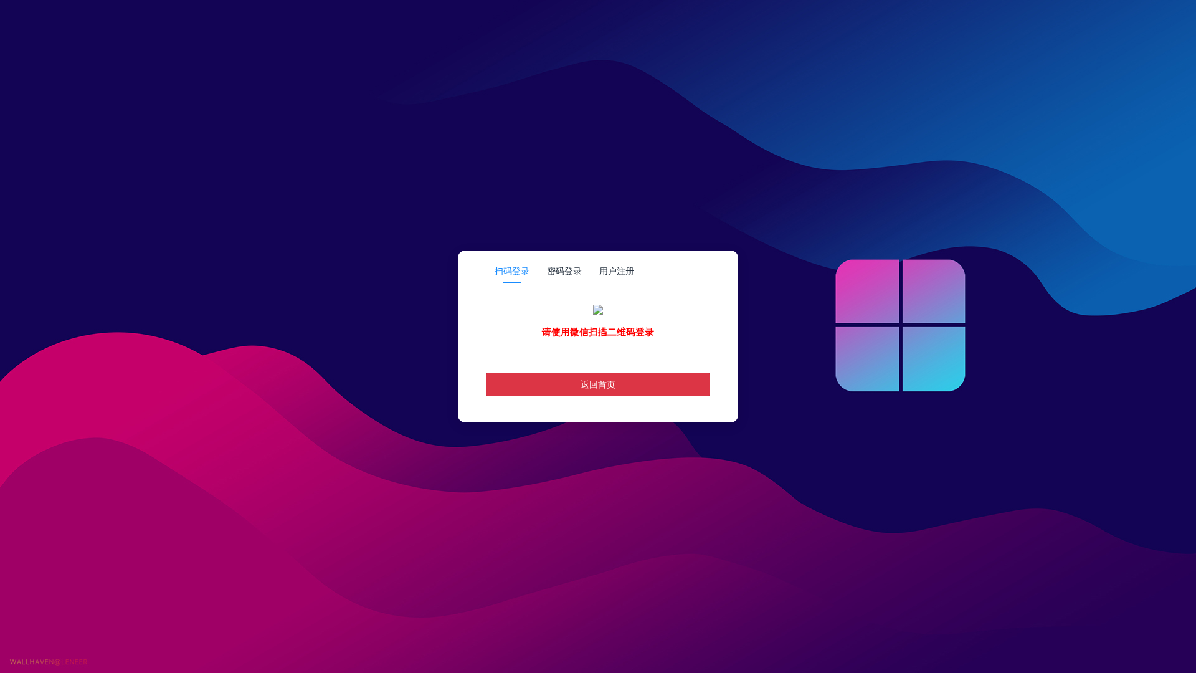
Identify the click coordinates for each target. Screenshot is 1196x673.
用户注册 (616, 271)
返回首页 (598, 384)
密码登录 (564, 271)
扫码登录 (512, 271)
